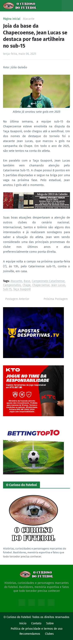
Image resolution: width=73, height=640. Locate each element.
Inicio (22, 623)
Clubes (49, 634)
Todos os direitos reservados (50, 617)
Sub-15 (7, 289)
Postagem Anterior (17, 299)
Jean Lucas (58, 285)
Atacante (28, 18)
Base (27, 281)
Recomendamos (29, 634)
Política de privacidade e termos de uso (36, 628)
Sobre (50, 623)
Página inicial (11, 18)
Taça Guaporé (22, 289)
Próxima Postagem (56, 299)
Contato (36, 623)
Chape (27, 285)
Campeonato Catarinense (48, 281)
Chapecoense (41, 285)
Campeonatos (12, 285)
